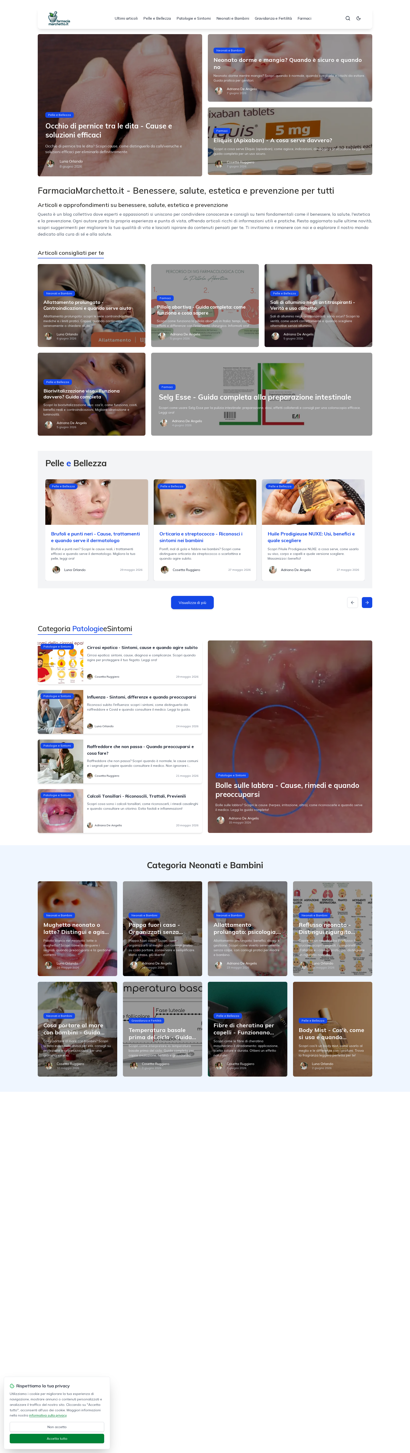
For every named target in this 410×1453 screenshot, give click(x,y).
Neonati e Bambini (232, 18)
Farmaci (304, 18)
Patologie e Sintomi (194, 18)
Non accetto (57, 1427)
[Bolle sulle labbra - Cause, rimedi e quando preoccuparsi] (290, 736)
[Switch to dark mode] (358, 18)
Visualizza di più (192, 602)
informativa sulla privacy (47, 1415)
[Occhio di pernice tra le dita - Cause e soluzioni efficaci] (120, 105)
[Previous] (352, 602)
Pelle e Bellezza (157, 18)
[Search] (347, 18)
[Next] (367, 602)
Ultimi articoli (126, 18)
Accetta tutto (57, 1438)
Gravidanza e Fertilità (273, 18)
